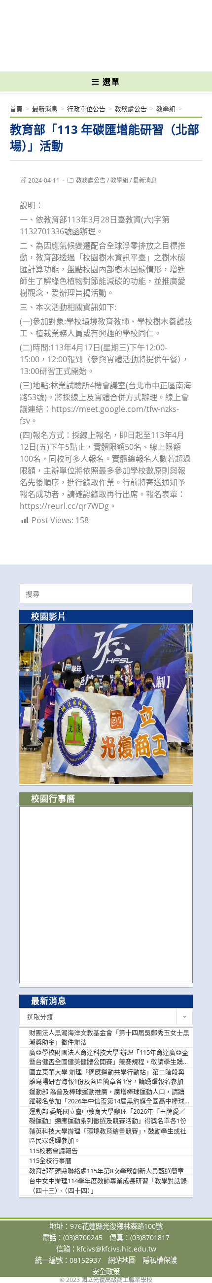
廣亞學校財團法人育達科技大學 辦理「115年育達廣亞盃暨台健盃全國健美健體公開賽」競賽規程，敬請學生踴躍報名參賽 (109, 1057)
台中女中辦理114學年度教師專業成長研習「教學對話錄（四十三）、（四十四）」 (108, 1185)
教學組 (119, 180)
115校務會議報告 (53, 1150)
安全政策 (106, 1271)
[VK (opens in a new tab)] (122, 57)
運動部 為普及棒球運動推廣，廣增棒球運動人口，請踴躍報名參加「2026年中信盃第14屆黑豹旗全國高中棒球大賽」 (106, 1096)
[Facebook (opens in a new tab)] (89, 57)
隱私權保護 (159, 1260)
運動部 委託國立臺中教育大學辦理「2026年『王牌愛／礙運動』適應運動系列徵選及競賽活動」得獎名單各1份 (107, 1116)
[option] (106, 704)
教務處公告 (91, 180)
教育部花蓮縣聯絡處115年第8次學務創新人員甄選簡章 (106, 1170)
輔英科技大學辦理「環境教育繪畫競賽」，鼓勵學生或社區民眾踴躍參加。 (107, 1136)
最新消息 (145, 180)
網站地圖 (122, 1260)
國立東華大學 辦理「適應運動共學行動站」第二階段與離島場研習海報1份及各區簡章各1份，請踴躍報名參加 (106, 1076)
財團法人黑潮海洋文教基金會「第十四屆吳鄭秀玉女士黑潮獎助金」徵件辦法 (109, 1037)
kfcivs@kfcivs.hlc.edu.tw (116, 1248)
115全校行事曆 (50, 1160)
